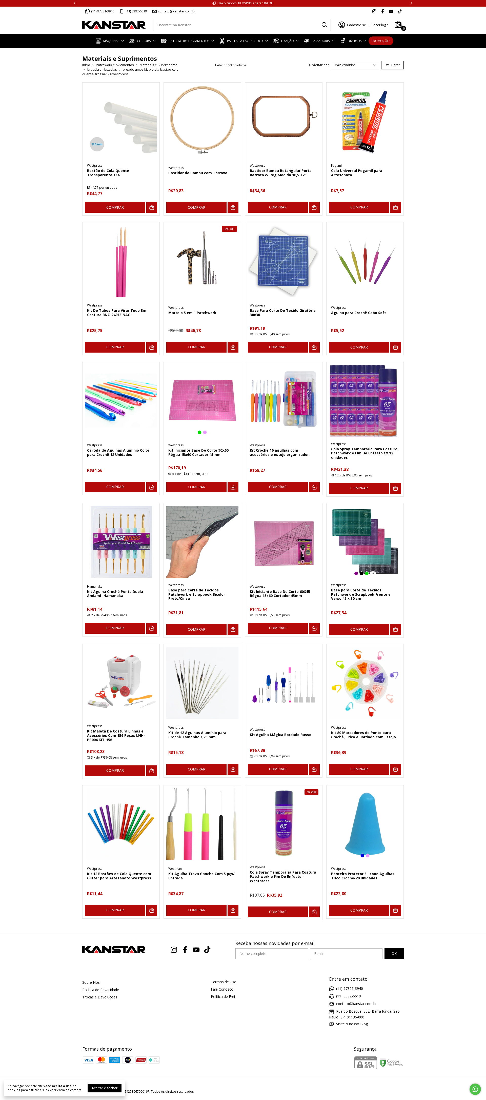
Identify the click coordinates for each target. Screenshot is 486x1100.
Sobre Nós (91, 982)
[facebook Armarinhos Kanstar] (382, 11)
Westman (175, 868)
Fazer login (380, 25)
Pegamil (336, 165)
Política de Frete (224, 996)
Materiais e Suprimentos (158, 65)
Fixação (287, 41)
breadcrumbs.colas (102, 69)
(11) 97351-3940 (102, 11)
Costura (144, 41)
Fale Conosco (222, 989)
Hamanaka (95, 586)
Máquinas (111, 41)
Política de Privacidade (100, 989)
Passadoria (321, 41)
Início (86, 65)
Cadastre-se (356, 25)
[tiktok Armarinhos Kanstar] (399, 11)
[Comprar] (314, 207)
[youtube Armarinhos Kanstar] (391, 11)
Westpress (94, 165)
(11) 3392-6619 (136, 11)
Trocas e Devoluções (99, 997)
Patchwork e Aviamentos (189, 41)
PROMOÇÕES (381, 41)
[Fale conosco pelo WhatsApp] (475, 1089)
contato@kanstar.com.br (177, 11)
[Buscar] (324, 24)
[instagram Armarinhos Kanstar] (374, 11)
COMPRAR (115, 207)
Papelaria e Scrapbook (245, 41)
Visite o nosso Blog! (352, 1023)
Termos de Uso (223, 981)
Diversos (354, 41)
